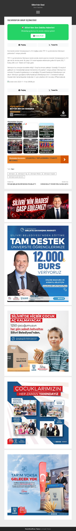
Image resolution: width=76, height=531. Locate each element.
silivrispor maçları (49, 174)
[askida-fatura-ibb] (38, 117)
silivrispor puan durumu (16, 177)
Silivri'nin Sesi (38, 5)
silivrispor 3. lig (22, 174)
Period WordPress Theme (32, 529)
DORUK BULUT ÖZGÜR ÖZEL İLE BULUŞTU (54, 184)
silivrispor (12, 174)
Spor (12, 169)
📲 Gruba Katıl (38, 36)
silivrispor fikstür (35, 174)
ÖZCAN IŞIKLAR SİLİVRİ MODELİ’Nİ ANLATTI (21, 184)
